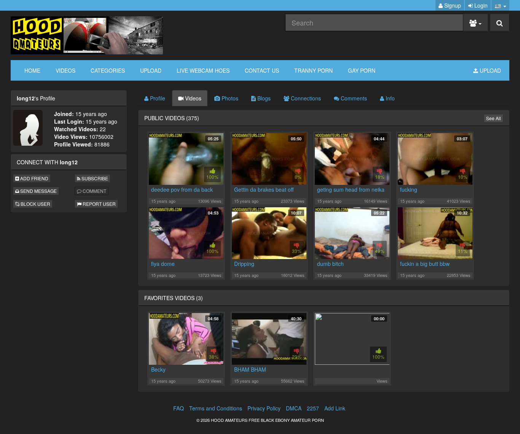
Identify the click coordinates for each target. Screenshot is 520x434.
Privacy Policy (264, 408)
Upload (150, 70)
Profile (156, 98)
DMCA (293, 408)
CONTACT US (262, 70)
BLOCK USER (34, 203)
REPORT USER (98, 203)
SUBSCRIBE (94, 178)
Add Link (334, 408)
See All (493, 118)
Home (32, 70)
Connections (305, 98)
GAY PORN (361, 70)
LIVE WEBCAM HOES (203, 70)
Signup (452, 5)
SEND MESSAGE (38, 191)
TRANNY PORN (313, 70)
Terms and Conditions (215, 408)
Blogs (263, 98)
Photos (229, 98)
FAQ (178, 408)
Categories (108, 70)
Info (389, 98)
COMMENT (93, 191)
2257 (313, 408)
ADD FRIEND (33, 178)
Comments (353, 98)
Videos (65, 70)
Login (480, 5)
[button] (500, 5)
